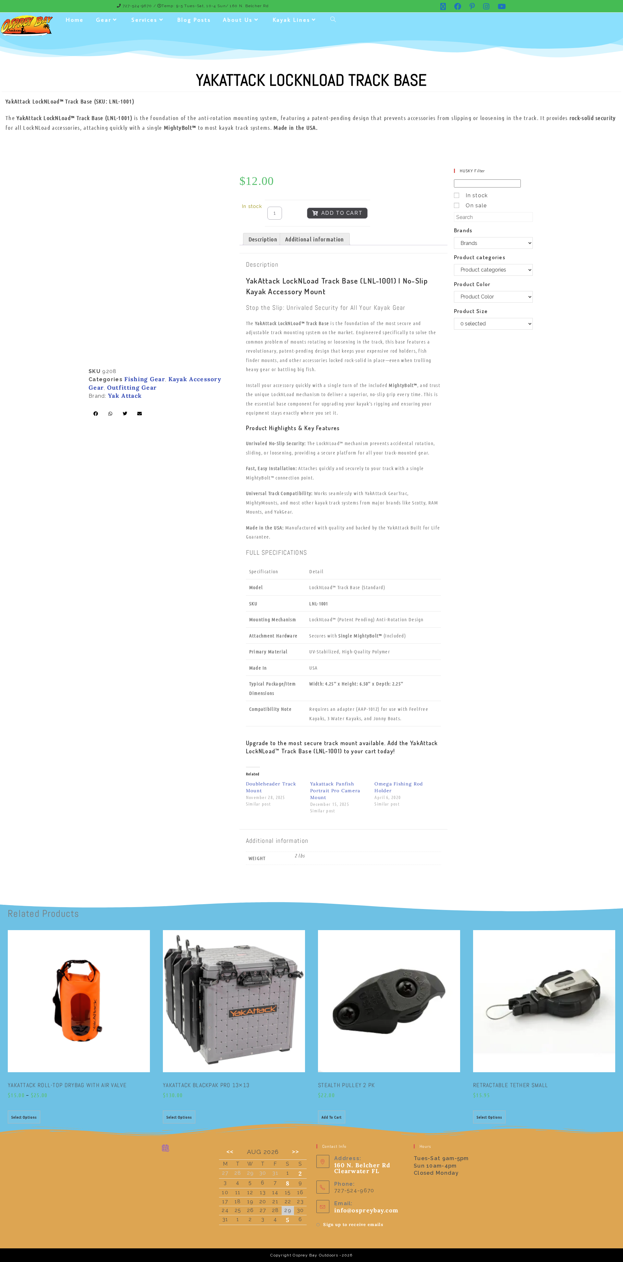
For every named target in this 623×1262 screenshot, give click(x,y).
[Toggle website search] (333, 20)
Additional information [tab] (314, 239)
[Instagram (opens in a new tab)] (486, 6)
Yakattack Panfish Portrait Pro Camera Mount (335, 790)
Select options (24, 1117)
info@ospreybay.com (366, 1210)
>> (295, 1151)
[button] (96, 413)
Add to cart (342, 213)
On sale (476, 205)
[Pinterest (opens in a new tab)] (472, 6)
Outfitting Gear (132, 387)
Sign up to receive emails (353, 1224)
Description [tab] (263, 239)
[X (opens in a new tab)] (443, 6)
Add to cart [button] (332, 1117)
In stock (477, 195)
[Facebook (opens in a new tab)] (458, 6)
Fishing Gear (144, 379)
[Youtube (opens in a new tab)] (500, 6)
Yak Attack (125, 395)
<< (230, 1151)
